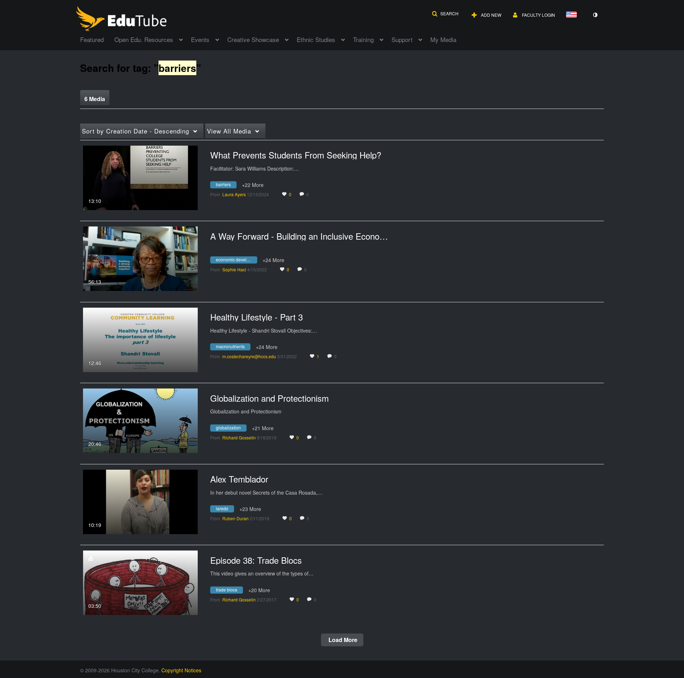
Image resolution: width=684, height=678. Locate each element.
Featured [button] (92, 39)
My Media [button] (443, 39)
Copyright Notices (181, 670)
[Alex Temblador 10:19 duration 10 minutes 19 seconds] (140, 501)
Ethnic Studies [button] (316, 39)
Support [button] (402, 39)
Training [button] (363, 39)
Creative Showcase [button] (253, 39)
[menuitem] (97, 38)
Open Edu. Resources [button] (143, 39)
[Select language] (572, 15)
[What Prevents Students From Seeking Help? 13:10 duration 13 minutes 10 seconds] (140, 177)
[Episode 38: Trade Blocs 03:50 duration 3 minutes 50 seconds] (140, 581)
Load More (342, 640)
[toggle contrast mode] (595, 15)
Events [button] (200, 39)
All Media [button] (229, 130)
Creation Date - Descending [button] (135, 130)
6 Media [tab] (94, 99)
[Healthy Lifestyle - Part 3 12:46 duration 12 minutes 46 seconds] (140, 339)
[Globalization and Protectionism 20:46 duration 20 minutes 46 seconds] (140, 419)
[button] (445, 13)
